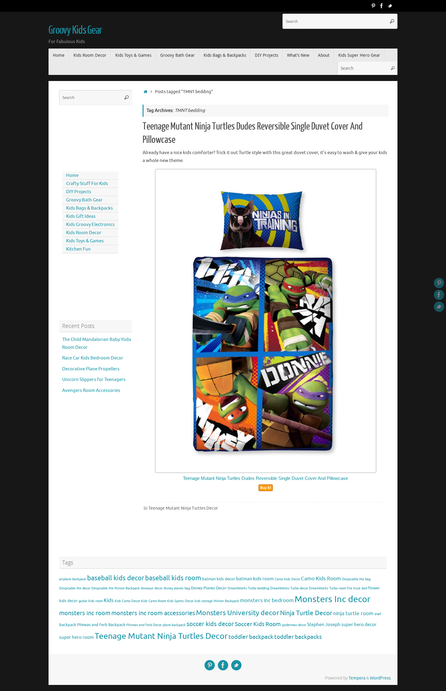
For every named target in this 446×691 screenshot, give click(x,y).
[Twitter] (390, 6)
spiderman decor (294, 625)
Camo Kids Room (321, 578)
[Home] (145, 91)
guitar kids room (91, 601)
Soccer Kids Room (258, 624)
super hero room (76, 637)
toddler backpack (250, 637)
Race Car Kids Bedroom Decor (92, 358)
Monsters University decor (237, 612)
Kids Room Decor (83, 233)
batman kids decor (218, 578)
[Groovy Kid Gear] (381, 6)
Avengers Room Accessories (91, 390)
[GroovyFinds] (373, 6)
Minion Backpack (226, 601)
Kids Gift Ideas (81, 216)
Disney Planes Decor (209, 588)
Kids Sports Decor (180, 601)
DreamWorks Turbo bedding (248, 588)
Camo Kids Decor (287, 579)
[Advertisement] (86, 137)
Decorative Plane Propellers (91, 369)
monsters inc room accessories (153, 613)
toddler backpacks (298, 637)
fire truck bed (357, 588)
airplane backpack (72, 579)
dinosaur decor (152, 588)
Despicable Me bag (356, 579)
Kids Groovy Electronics (90, 225)
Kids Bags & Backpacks (89, 208)
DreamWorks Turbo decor (289, 588)
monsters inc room (84, 613)
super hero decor (359, 625)
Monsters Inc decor (332, 599)
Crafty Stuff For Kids (87, 184)
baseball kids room (173, 578)
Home (72, 175)
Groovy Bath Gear (84, 200)
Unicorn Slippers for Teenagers (94, 380)
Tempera (357, 678)
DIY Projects (78, 192)
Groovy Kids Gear (75, 30)
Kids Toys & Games (85, 241)
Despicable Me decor (74, 588)
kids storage (203, 601)
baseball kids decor (115, 578)
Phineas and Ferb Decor (144, 625)
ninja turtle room (353, 613)
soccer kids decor (210, 624)
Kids (109, 600)
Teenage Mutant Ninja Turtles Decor (183, 508)
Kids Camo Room (153, 601)
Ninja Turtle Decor (306, 613)
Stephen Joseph (323, 625)
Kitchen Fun (78, 249)
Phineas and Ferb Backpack (101, 624)
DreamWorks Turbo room (327, 588)
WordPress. (380, 678)
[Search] (392, 21)
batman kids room (255, 579)
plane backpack (174, 625)
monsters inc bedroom (267, 600)
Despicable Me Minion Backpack (115, 588)
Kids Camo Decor (127, 601)
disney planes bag (177, 588)
